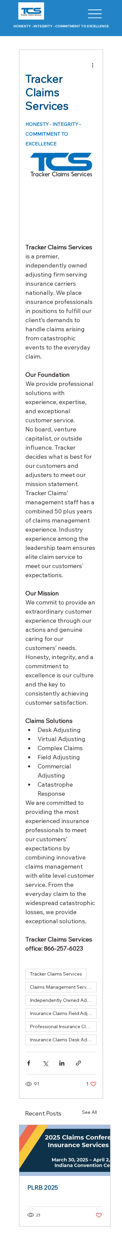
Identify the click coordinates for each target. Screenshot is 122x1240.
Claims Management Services (63, 987)
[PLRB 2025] (64, 1150)
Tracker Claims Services (56, 974)
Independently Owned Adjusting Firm (63, 1000)
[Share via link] (78, 1063)
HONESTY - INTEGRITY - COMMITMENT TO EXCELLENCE (61, 26)
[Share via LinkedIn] (62, 1063)
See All (89, 1112)
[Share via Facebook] (28, 1063)
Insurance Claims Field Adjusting (63, 1013)
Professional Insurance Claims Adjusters (63, 1026)
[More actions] (92, 65)
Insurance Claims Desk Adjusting (63, 1040)
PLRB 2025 (42, 1187)
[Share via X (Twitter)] (45, 1063)
